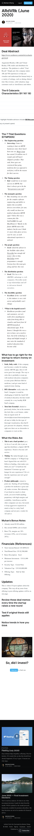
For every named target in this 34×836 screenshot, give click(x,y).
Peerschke (10, 253)
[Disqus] (17, 695)
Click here (14, 670)
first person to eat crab (16, 189)
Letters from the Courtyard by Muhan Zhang (17, 824)
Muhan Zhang (10, 21)
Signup (16, 826)
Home (11, 826)
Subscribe (28, 3)
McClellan (10, 258)
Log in (20, 3)
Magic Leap (21, 151)
